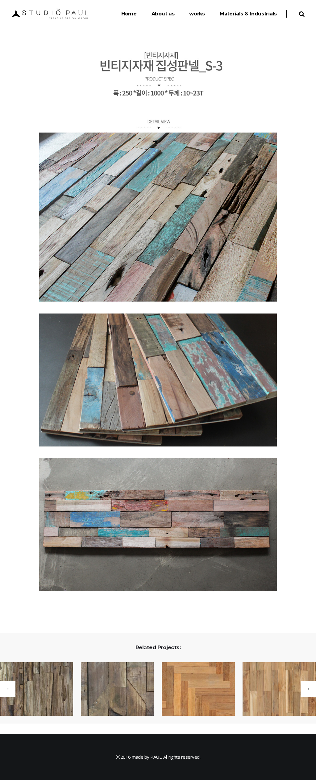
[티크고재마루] (275, 691)
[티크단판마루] (194, 691)
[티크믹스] (113, 689)
